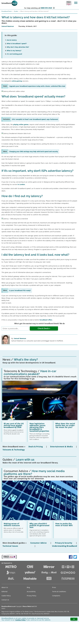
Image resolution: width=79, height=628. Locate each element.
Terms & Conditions (59, 591)
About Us (5, 587)
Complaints (56, 596)
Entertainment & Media (61, 446)
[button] (54, 8)
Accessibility (31, 591)
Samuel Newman (20, 338)
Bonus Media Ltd (28, 606)
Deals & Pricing (35, 446)
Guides (16, 11)
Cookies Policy (20, 620)
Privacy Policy (31, 596)
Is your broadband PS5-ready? (20, 290)
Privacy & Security (63, 543)
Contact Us (5, 600)
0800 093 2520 (46, 8)
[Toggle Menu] (76, 3)
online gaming (17, 81)
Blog (28, 587)
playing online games (21, 124)
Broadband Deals (7, 11)
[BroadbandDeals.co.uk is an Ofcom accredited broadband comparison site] (9, 559)
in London (21, 184)
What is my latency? (14, 51)
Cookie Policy (6, 596)
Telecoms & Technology (14, 449)
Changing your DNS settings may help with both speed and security (33, 151)
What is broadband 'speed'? (17, 43)
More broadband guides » (15, 543)
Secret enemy (12, 40)
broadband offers (46, 320)
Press (54, 587)
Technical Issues (10, 546)
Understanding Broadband (64, 546)
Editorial (4, 591)
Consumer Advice (38, 543)
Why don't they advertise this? (18, 47)
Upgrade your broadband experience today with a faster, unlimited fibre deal (37, 86)
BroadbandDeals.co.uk (8, 606)
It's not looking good (14, 54)
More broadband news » (14, 446)
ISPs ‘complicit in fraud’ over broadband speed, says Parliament (35, 119)
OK (74, 619)
